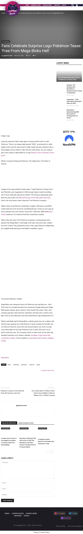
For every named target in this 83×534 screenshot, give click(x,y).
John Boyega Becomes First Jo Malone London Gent (68, 79)
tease (38, 364)
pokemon (24, 364)
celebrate (16, 364)
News (27, 5)
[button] (74, 5)
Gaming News (47, 5)
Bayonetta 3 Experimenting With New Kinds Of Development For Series (73, 114)
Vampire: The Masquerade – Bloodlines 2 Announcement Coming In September (74, 89)
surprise (31, 364)
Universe (57, 5)
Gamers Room (36, 5)
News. (7, 513)
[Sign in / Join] (77, 6)
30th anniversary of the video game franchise (34, 198)
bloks (9, 364)
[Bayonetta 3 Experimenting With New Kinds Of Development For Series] (60, 112)
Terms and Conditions (75, 526)
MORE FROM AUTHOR (26, 423)
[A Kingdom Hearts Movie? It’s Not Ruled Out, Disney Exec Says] (46, 433)
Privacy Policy (60, 526)
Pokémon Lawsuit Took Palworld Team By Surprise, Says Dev (12, 392)
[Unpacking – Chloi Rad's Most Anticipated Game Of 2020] (60, 101)
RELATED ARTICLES (9, 423)
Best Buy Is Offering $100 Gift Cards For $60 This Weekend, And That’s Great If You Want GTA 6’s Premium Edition (28, 443)
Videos (64, 5)
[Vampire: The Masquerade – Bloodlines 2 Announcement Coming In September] (59, 87)
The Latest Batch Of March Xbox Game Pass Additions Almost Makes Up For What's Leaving (43, 393)
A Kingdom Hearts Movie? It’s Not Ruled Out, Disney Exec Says (46, 441)
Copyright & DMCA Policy (47, 370)
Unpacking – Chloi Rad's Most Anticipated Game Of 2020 (74, 101)
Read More (5, 358)
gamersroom (8, 56)
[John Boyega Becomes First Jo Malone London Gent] (69, 75)
